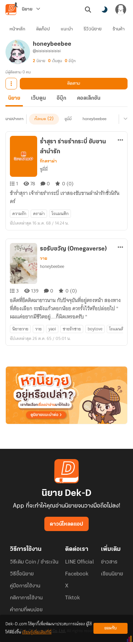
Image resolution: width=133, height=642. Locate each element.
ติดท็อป (43, 29)
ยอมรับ (110, 628)
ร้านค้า (118, 29)
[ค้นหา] (88, 9)
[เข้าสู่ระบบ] (121, 9)
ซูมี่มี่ (68, 119)
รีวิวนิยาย (93, 29)
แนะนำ (67, 29)
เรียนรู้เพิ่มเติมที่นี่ (36, 632)
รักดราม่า (48, 161)
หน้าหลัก (17, 29)
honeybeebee (94, 119)
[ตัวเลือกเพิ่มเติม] (11, 83)
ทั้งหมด (40, 119)
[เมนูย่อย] (124, 119)
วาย (43, 258)
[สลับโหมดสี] (104, 9)
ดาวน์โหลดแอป (66, 524)
